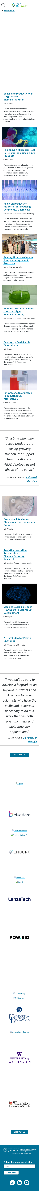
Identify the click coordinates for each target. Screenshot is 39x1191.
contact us (19, 1132)
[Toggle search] (3, 5)
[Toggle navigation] (36, 5)
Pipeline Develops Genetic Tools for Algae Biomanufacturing (18, 311)
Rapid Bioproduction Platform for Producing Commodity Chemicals (17, 206)
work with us (19, 755)
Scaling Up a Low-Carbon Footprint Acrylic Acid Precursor (18, 260)
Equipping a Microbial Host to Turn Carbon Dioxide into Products (19, 152)
